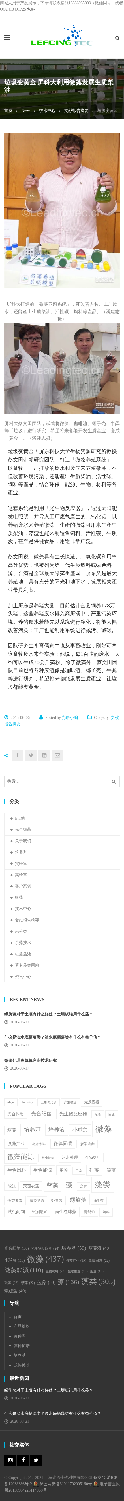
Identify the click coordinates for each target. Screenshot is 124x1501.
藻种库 (20, 1336)
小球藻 (80, 1130)
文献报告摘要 (76, 110)
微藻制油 (39, 1144)
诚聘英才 (22, 1365)
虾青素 (57, 1200)
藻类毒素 (14, 1201)
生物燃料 (16, 1170)
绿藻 (111, 1170)
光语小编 (70, 717)
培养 (11, 1130)
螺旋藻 (78, 1200)
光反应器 (91, 1102)
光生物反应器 (73, 1113)
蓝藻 (52, 1185)
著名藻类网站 (27, 965)
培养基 (21, 852)
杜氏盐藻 (48, 1157)
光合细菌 (23, 829)
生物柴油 (92, 1157)
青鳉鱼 (89, 1212)
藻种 (83, 1186)
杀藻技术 (23, 942)
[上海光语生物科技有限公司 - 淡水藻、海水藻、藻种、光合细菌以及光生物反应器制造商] (62, 35)
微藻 (19, 897)
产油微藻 (70, 1102)
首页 (8, 110)
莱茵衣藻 (31, 1186)
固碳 (111, 1114)
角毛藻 (99, 1200)
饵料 (106, 1212)
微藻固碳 (63, 1143)
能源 (11, 1186)
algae (10, 1102)
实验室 (21, 864)
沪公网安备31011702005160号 (66, 1484)
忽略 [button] (31, 9)
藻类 (103, 1184)
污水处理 (70, 1157)
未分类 (21, 931)
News (25, 110)
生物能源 (42, 1170)
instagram (10, 1460)
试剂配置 (39, 1212)
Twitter (36, 1460)
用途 (63, 1170)
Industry (27, 1102)
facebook (23, 1460)
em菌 (20, 818)
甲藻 (79, 1170)
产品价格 (22, 1326)
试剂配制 (16, 1211)
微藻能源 (20, 1156)
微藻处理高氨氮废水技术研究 (30, 1060)
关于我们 (23, 841)
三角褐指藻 (49, 1102)
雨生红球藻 (65, 1211)
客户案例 (23, 886)
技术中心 (47, 110)
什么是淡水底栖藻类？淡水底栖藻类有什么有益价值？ (52, 1037)
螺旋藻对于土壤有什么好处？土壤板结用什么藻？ (48, 1014)
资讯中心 (23, 977)
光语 (98, 1114)
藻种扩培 (22, 1346)
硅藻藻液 (23, 954)
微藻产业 (16, 1143)
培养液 (56, 1130)
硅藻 (94, 1170)
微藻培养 (87, 1144)
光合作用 (15, 1114)
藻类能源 (37, 1201)
